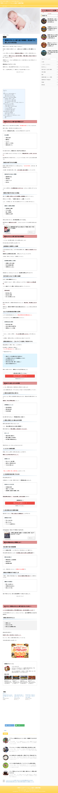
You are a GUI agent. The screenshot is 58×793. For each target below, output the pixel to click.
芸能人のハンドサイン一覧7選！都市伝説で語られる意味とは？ (31, 682)
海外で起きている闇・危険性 (47, 69)
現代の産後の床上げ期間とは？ (9, 111)
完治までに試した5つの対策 (8, 103)
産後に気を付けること (8, 116)
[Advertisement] (20, 80)
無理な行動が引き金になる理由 (10, 96)
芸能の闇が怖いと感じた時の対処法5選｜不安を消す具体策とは (8, 682)
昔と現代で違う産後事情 (9, 112)
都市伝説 (43, 84)
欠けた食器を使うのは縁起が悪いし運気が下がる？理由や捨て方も (23, 755)
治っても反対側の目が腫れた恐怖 (10, 101)
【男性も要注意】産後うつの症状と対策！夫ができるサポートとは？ (19, 696)
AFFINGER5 (43, 791)
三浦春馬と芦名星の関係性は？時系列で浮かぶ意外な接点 (52, 52)
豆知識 (5, 730)
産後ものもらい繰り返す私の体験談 (9, 97)
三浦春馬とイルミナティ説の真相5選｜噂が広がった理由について (16, 682)
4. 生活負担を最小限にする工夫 (10, 108)
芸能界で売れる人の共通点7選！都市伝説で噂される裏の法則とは (23, 682)
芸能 (42, 74)
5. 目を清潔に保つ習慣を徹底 (9, 109)
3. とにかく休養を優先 (8, 107)
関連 (5, 117)
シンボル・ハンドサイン (32, 679)
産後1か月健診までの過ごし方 (10, 113)
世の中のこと (44, 66)
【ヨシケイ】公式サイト (19, 376)
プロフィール (23, 6)
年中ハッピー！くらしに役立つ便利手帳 (12, 3)
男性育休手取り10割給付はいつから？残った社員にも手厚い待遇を (30, 696)
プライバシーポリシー (13, 6)
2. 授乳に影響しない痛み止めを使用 (11, 106)
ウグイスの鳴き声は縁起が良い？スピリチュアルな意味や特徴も (22, 763)
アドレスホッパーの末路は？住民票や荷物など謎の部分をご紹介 (22, 747)
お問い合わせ (4, 6)
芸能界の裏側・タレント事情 (24, 679)
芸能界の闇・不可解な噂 (8, 679)
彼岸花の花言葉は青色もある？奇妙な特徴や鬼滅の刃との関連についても (20, 781)
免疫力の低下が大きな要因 (9, 94)
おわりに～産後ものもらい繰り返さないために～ (12, 115)
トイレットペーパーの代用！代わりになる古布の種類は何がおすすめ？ (19, 780)
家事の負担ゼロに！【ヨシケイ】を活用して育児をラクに (14, 102)
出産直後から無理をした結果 (9, 98)
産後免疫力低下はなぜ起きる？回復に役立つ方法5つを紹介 (8, 696)
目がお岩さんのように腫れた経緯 (10, 99)
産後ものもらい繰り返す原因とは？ (9, 93)
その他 (43, 61)
